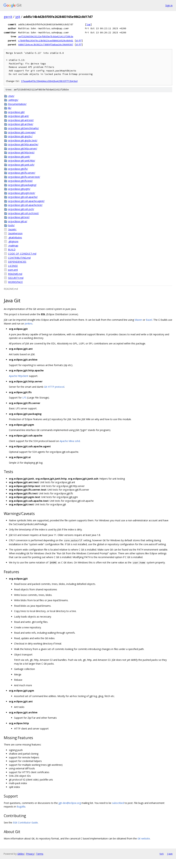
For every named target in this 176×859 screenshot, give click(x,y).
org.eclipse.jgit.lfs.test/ (20, 180)
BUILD (11, 249)
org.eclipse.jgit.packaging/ (22, 185)
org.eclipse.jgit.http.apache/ (23, 144)
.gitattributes (15, 237)
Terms (39, 853)
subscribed (118, 803)
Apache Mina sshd (70, 441)
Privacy (30, 853)
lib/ (9, 108)
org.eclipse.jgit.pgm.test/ (21, 193)
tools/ (11, 225)
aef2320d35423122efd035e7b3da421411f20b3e (45, 36)
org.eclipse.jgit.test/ (19, 217)
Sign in (169, 5)
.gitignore (13, 241)
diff (78, 40)
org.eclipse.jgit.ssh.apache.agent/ (26, 201)
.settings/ (13, 100)
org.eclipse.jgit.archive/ (20, 124)
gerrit (8, 17)
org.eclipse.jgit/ (16, 112)
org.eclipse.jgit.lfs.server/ (21, 172)
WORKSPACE (15, 282)
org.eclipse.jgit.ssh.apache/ (23, 197)
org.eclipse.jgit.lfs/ (18, 168)
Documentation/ (17, 104)
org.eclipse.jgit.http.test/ (21, 152)
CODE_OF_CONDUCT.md (22, 253)
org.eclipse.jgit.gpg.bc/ (20, 136)
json (170, 853)
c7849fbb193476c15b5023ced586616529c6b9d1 (45, 40)
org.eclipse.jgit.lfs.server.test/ (24, 176)
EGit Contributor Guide (25, 822)
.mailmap (13, 245)
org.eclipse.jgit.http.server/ (22, 148)
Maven (138, 319)
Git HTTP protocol (54, 386)
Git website (144, 838)
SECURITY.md (15, 277)
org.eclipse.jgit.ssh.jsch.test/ (23, 213)
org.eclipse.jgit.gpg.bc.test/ (22, 140)
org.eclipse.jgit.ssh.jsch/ (21, 209)
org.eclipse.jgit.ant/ (18, 116)
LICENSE (13, 265)
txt (162, 853)
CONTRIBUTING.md (19, 257)
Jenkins (28, 323)
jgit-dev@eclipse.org (69, 803)
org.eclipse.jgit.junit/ (19, 156)
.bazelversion (15, 233)
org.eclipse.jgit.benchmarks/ (23, 128)
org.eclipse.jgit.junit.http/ (21, 160)
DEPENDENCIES (17, 261)
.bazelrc (12, 229)
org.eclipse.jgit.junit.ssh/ (21, 164)
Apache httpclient (18, 376)
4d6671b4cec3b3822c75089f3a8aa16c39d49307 (45, 44)
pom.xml (13, 269)
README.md (15, 274)
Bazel (149, 319)
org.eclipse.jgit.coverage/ (22, 132)
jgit (17, 17)
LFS (24, 397)
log (88, 24)
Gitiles (20, 853)
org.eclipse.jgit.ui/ (17, 221)
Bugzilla (21, 806)
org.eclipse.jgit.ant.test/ (21, 120)
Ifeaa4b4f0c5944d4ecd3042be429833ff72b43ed (49, 81)
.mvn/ (11, 96)
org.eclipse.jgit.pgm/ (19, 188)
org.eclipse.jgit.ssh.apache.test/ (25, 205)
